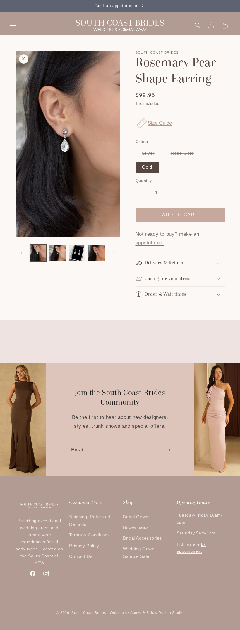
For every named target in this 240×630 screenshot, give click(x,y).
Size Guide (160, 123)
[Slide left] (22, 253)
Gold (147, 167)
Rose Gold (185, 155)
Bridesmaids (136, 527)
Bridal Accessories (142, 538)
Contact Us (80, 556)
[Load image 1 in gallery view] (38, 253)
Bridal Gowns (137, 516)
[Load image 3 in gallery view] (77, 253)
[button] (13, 25)
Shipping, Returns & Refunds (90, 520)
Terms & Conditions (89, 535)
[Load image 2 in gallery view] (57, 253)
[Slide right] (113, 253)
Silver (151, 155)
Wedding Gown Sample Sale (139, 552)
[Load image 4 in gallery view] (96, 253)
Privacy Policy (84, 546)
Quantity (144, 181)
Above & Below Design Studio (157, 612)
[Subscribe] (168, 450)
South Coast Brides (88, 612)
